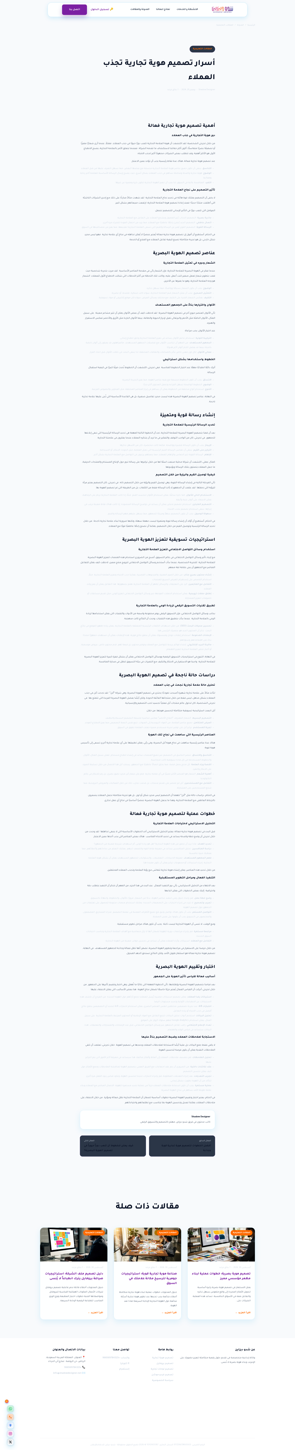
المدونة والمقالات (139, 9)
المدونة (240, 25)
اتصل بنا (74, 9)
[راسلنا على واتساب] (10, 1408)
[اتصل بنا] (10, 1417)
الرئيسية (251, 25)
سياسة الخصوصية (162, 1380)
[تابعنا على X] (10, 1442)
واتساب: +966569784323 (115, 1358)
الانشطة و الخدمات (187, 9)
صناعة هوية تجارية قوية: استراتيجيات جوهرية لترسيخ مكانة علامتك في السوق (149, 1278)
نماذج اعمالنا (163, 9)
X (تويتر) (124, 1363)
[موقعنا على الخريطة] (10, 1425)
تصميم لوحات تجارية (162, 1369)
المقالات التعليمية (224, 25)
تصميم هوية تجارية (162, 1358)
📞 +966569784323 (74, 1367)
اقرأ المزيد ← (243, 1313)
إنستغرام (124, 1369)
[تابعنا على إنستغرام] (10, 1433)
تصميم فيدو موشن (162, 1375)
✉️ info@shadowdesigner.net (69, 1373)
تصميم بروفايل (164, 1363)
